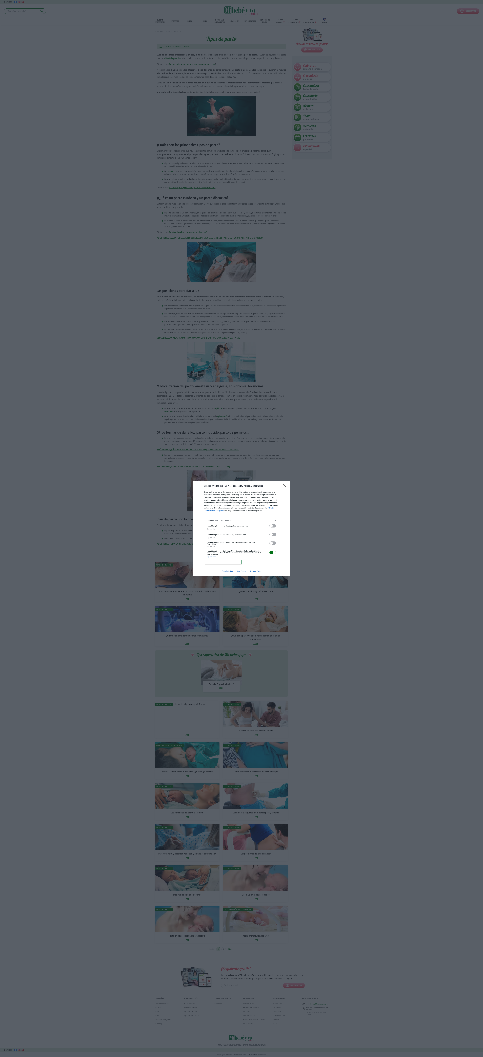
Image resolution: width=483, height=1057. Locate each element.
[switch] (272, 525)
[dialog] (241, 528)
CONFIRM (223, 562)
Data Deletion (227, 571)
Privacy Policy (255, 571)
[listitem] (241, 520)
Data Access (241, 571)
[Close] (285, 486)
